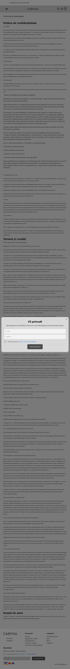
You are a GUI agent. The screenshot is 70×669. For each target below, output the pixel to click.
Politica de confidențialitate (27, 342)
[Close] (66, 319)
